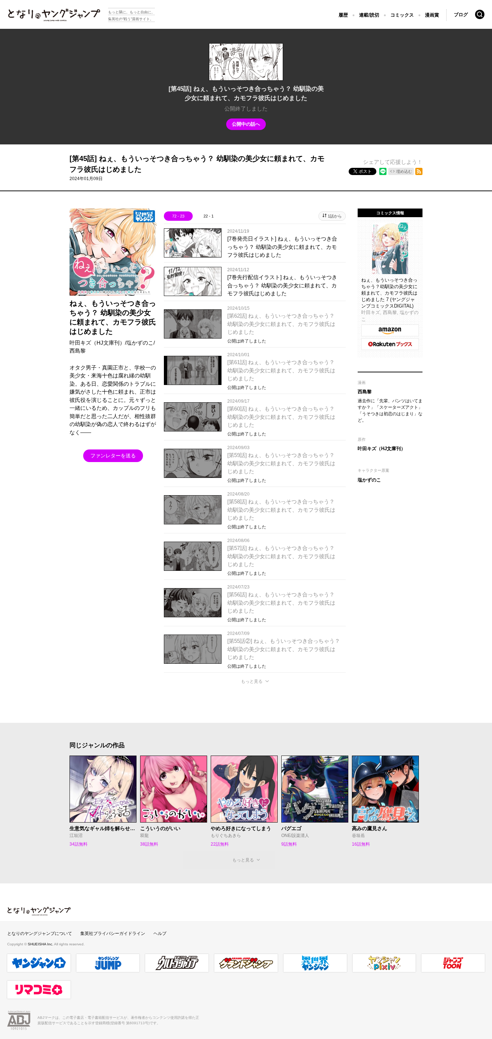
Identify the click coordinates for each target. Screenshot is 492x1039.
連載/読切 (369, 15)
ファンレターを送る (113, 455)
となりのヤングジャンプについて (39, 933)
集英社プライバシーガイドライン (112, 933)
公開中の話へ (246, 124)
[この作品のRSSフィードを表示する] (418, 171)
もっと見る (252, 681)
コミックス (402, 15)
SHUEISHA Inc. (41, 944)
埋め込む (404, 171)
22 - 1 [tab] (208, 216)
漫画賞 (432, 15)
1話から (335, 216)
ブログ (461, 14)
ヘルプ (159, 933)
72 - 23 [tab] (178, 216)
